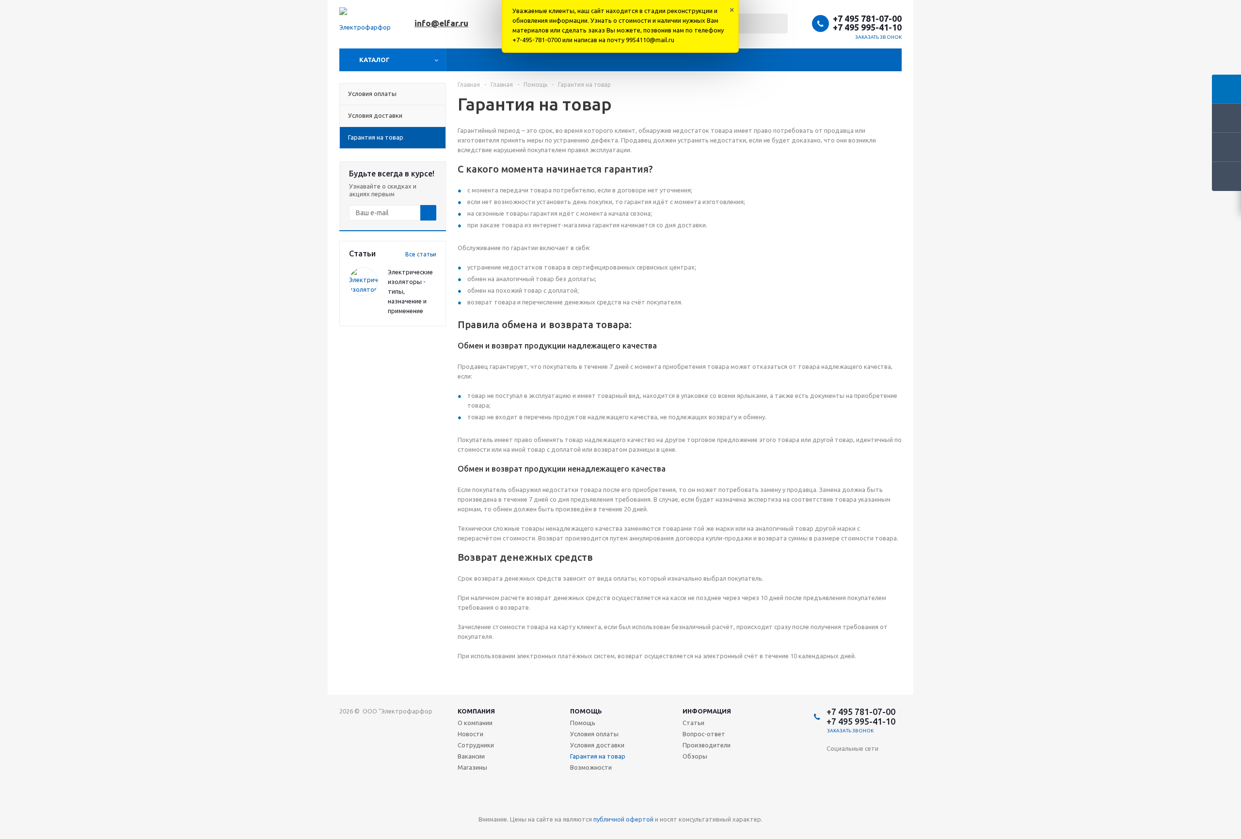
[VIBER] (834, 804)
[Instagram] (834, 784)
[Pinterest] (893, 804)
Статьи (693, 722)
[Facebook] (873, 764)
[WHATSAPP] (853, 804)
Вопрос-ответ (704, 733)
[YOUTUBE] (873, 784)
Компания (476, 711)
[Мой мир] (853, 784)
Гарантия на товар (597, 756)
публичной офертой (623, 819)
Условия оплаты (594, 733)
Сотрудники (476, 745)
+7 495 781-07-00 (867, 18)
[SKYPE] (873, 804)
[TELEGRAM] (893, 784)
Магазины (472, 767)
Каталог (374, 59)
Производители (707, 745)
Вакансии (471, 756)
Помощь (586, 711)
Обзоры (695, 756)
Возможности (591, 767)
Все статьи (420, 254)
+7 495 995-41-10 (867, 27)
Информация (707, 711)
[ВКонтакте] (834, 764)
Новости (470, 733)
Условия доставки (597, 745)
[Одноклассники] (853, 764)
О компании (475, 722)
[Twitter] (893, 764)
